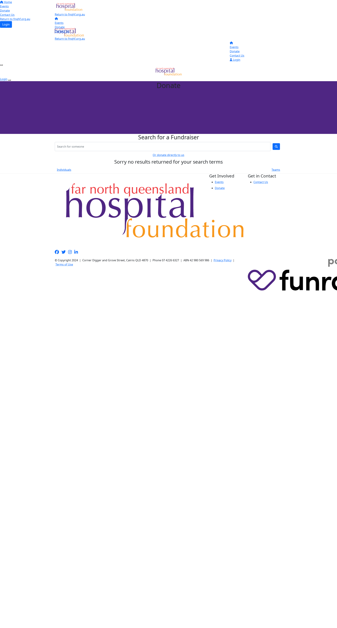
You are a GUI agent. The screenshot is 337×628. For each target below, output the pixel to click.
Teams (276, 170)
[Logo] (69, 6)
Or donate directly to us (168, 155)
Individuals (64, 170)
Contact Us (62, 31)
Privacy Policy (223, 260)
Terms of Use (64, 264)
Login (236, 60)
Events (59, 23)
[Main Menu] (1, 65)
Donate (60, 27)
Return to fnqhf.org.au (70, 14)
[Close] (9, 80)
